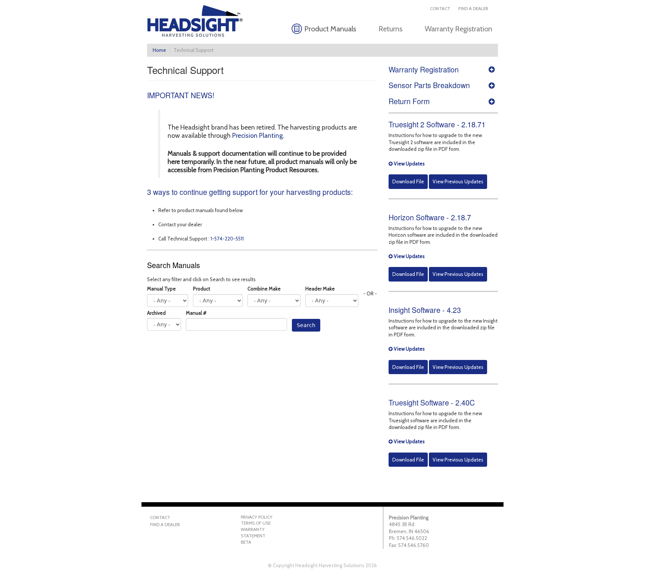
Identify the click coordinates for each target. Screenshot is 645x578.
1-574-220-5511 (227, 239)
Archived (156, 313)
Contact (440, 8)
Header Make (320, 289)
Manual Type (161, 289)
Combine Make (264, 289)
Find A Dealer (473, 8)
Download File (408, 181)
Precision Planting (257, 135)
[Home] (198, 21)
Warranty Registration (458, 28)
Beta (246, 542)
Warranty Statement (253, 532)
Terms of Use (256, 523)
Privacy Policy (256, 517)
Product (201, 289)
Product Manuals (330, 28)
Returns (390, 28)
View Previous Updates (458, 181)
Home (159, 50)
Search (306, 325)
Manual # (196, 313)
